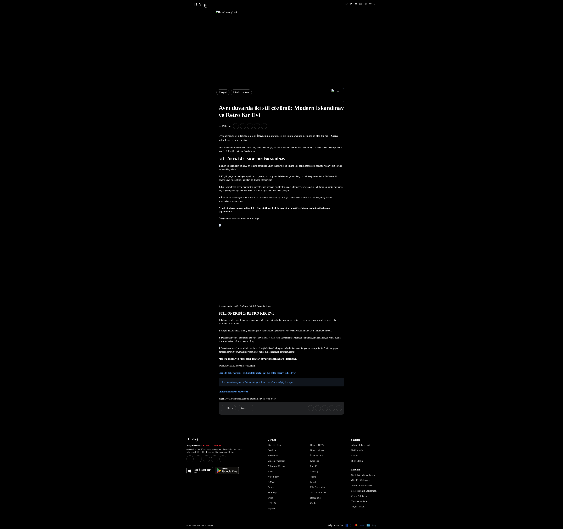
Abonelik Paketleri (360, 445)
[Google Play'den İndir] (227, 470)
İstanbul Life (316, 455)
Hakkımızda (357, 450)
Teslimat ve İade (359, 501)
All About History (276, 466)
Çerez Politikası (359, 496)
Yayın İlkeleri (358, 506)
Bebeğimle (315, 498)
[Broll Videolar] (365, 4)
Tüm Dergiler (274, 445)
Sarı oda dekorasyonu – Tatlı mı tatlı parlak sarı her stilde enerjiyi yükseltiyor (257, 382)
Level (313, 482)
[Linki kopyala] (264, 126)
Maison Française (276, 461)
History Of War (317, 445)
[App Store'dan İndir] (199, 470)
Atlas (270, 471)
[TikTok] (222, 458)
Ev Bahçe (272, 492)
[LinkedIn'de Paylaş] (257, 126)
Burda (271, 487)
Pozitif (313, 466)
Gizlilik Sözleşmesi (360, 480)
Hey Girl (272, 508)
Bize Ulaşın (357, 461)
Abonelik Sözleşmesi (361, 485)
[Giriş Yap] (375, 4)
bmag (194, 525)
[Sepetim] (370, 4)
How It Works (317, 450)
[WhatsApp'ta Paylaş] (250, 126)
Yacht (313, 476)
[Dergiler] (356, 4)
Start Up (314, 471)
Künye (354, 455)
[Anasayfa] (351, 4)
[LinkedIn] (214, 458)
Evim (270, 498)
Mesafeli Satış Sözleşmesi (364, 491)
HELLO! (272, 503)
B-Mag (271, 482)
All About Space (318, 492)
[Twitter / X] (206, 458)
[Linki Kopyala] (339, 408)
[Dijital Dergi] (360, 4)
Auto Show (273, 476)
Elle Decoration (318, 487)
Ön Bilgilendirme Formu (363, 475)
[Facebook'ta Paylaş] (236, 126)
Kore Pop (315, 461)
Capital (313, 503)
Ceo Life (272, 450)
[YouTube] (198, 458)
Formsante (273, 455)
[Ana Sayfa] (192, 439)
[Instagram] (190, 458)
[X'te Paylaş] (243, 126)
